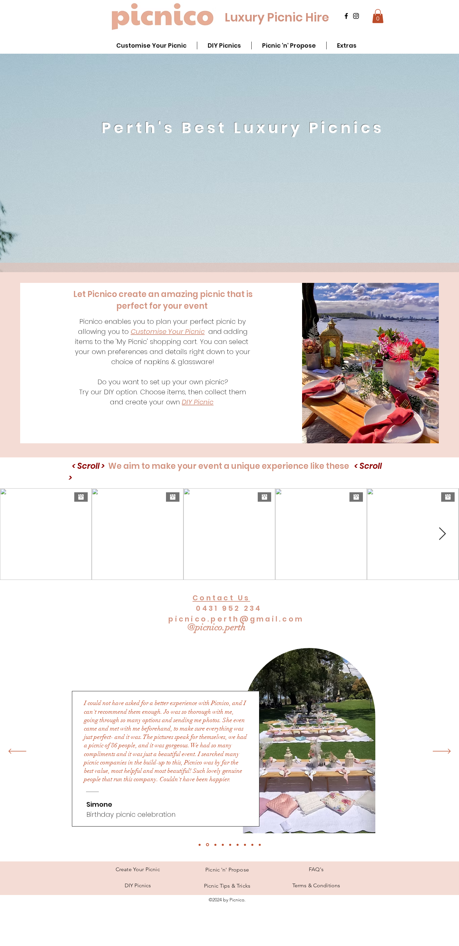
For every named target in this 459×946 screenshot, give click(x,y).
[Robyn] (200, 845)
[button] (378, 16)
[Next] (442, 752)
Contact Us (221, 598)
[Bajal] (230, 845)
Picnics (138, 885)
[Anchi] (223, 845)
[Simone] (207, 844)
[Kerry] (252, 845)
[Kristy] (215, 845)
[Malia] (245, 845)
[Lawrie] (238, 845)
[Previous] (17, 752)
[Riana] (260, 845)
